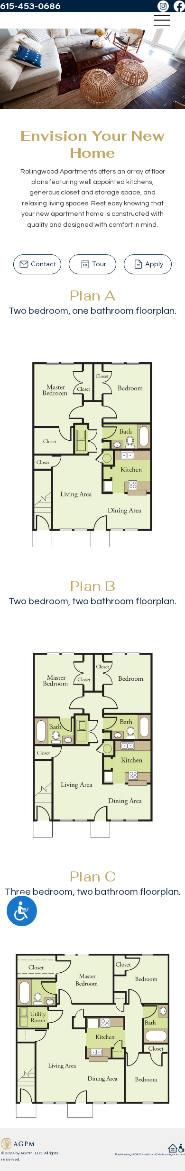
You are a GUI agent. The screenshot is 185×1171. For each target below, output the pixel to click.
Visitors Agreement (171, 1154)
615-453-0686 (30, 5)
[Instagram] (163, 6)
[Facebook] (179, 6)
